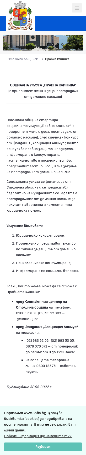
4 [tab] (62, 44)
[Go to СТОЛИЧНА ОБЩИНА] (20, 15)
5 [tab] (67, 44)
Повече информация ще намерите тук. (38, 435)
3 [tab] (57, 44)
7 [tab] (76, 44)
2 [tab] (53, 44)
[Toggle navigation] (77, 8)
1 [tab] (48, 44)
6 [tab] (72, 44)
